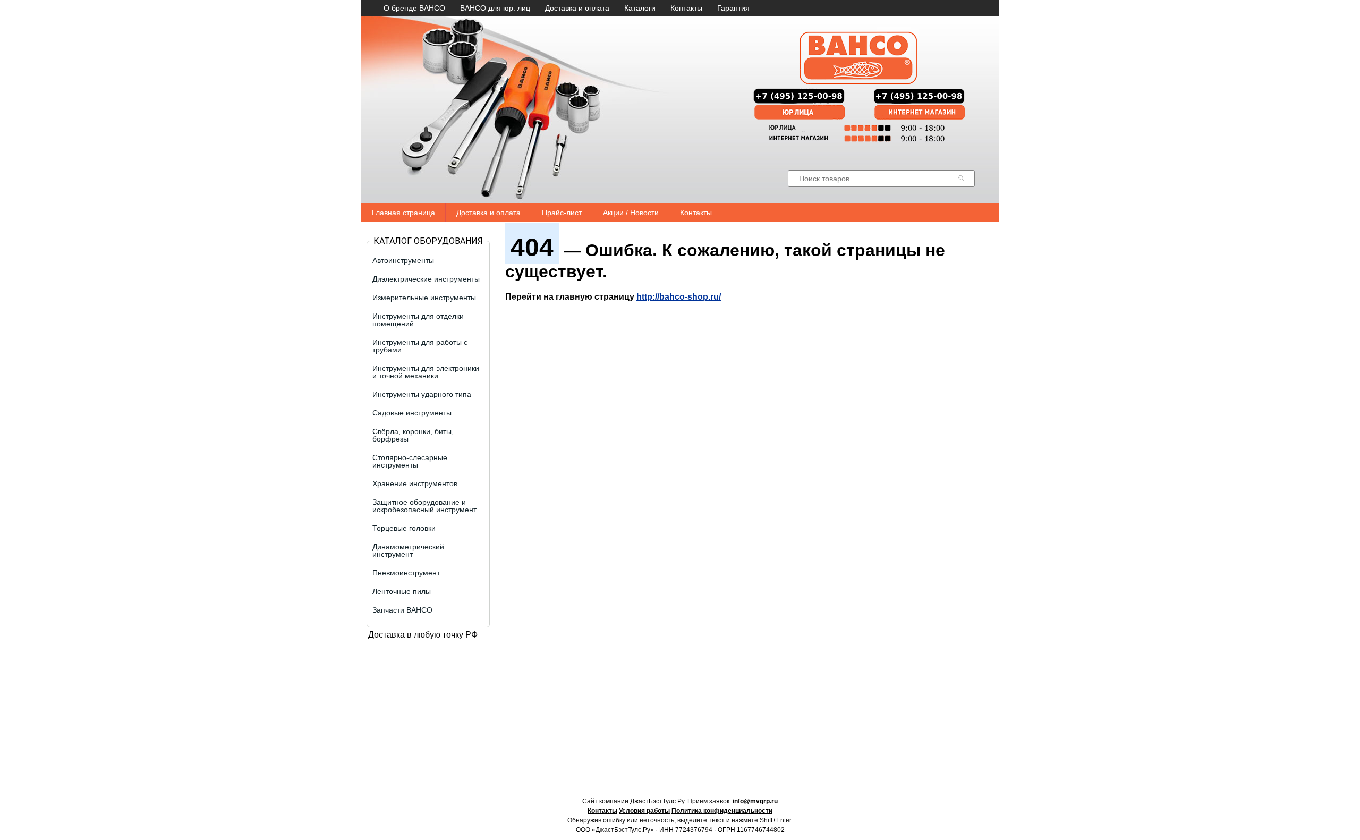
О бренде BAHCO (414, 8)
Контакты (686, 8)
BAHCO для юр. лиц (495, 8)
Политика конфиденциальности (722, 810)
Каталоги (640, 8)
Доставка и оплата (577, 8)
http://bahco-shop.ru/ (678, 296)
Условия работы (644, 810)
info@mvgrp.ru (755, 801)
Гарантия (733, 8)
